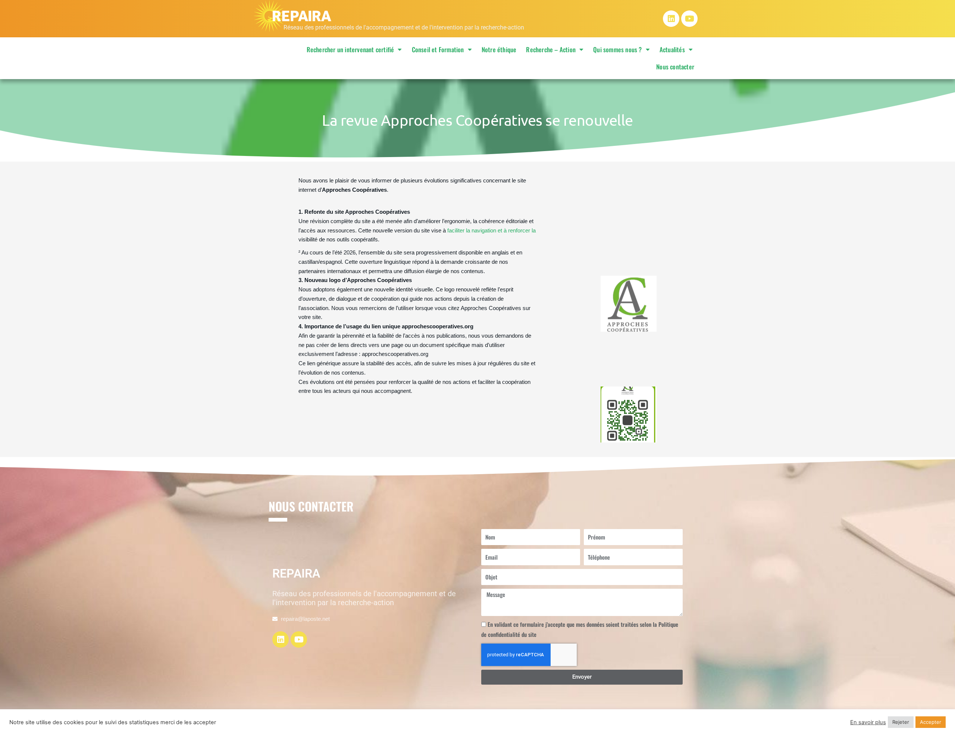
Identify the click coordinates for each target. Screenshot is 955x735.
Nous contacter (675, 66)
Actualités (672, 49)
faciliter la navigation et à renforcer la (491, 230)
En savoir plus (868, 722)
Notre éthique (499, 49)
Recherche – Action (551, 49)
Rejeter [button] (900, 722)
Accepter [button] (930, 722)
